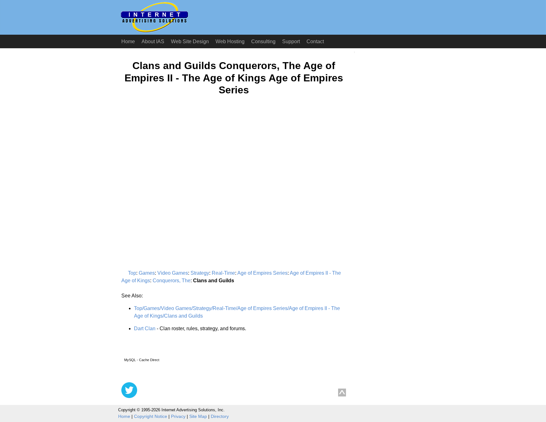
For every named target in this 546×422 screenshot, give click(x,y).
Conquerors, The (172, 280)
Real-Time (223, 273)
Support (291, 41)
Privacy (178, 416)
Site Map (198, 416)
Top (132, 273)
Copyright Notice (150, 416)
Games (147, 273)
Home (128, 41)
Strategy (200, 273)
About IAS (153, 41)
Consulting (263, 41)
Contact (315, 41)
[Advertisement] (174, 162)
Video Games (172, 273)
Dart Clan (144, 328)
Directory (220, 416)
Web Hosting (230, 41)
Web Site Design (190, 41)
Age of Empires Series (262, 273)
